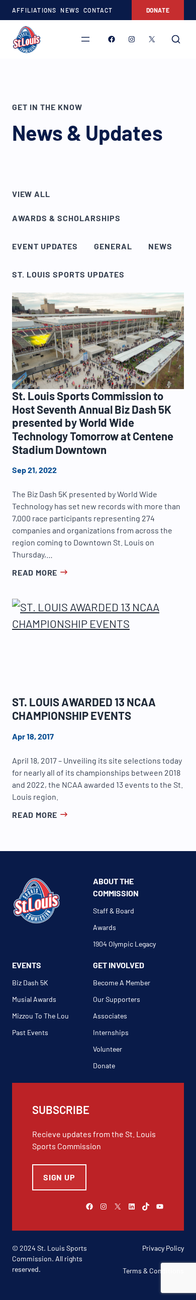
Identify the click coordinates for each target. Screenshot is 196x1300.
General (113, 246)
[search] (176, 39)
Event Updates (45, 246)
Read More (34, 572)
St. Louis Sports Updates (68, 274)
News (160, 246)
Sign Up (59, 1177)
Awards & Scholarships (66, 218)
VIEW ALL (31, 194)
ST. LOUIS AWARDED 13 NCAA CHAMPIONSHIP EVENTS (84, 708)
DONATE (158, 10)
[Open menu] (85, 39)
